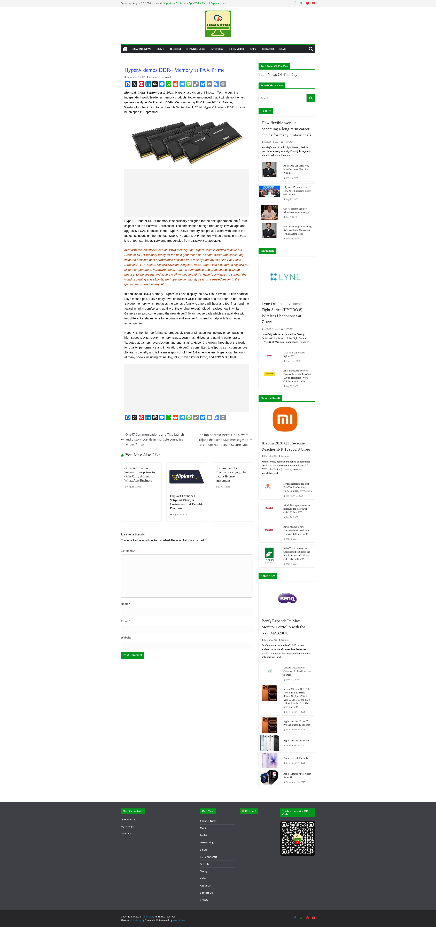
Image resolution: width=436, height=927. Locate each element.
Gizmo (160, 49)
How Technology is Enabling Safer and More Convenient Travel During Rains (297, 230)
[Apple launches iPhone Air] (270, 743)
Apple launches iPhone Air (296, 740)
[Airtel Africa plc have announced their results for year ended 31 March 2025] (270, 532)
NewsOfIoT (127, 833)
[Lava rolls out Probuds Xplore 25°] (270, 357)
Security (204, 864)
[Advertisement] (186, 193)
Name (125, 603)
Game (282, 49)
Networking (207, 842)
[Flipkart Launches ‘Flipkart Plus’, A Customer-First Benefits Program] (187, 465)
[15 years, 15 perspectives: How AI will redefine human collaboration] (270, 193)
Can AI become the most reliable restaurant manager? (296, 211)
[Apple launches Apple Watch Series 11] (270, 778)
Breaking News (141, 49)
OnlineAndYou (128, 819)
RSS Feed (250, 811)
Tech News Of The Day (278, 74)
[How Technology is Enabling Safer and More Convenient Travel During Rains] (270, 232)
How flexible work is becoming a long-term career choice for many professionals (286, 129)
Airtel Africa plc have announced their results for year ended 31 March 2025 (296, 530)
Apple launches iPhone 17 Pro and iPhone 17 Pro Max (296, 723)
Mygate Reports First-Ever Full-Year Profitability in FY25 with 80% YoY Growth (297, 487)
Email (125, 621)
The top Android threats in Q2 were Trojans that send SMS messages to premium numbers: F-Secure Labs (222, 440)
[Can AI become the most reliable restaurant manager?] (270, 213)
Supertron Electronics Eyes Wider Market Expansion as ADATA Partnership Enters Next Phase (194, 5)
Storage (204, 871)
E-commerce (237, 49)
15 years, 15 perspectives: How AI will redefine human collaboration (297, 191)
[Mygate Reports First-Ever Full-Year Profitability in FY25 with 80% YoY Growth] (270, 489)
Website (126, 637)
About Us (205, 885)
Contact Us (206, 892)
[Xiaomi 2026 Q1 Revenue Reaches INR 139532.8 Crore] (287, 420)
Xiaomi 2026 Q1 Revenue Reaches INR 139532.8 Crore (286, 446)
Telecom (175, 49)
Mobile (204, 828)
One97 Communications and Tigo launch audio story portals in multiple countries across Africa (154, 439)
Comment (128, 550)
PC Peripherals (208, 856)
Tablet (203, 835)
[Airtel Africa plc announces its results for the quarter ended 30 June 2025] (270, 511)
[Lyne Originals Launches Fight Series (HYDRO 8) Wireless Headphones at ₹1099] (287, 276)
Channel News (195, 49)
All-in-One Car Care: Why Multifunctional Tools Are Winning (296, 169)
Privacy (204, 899)
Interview (217, 49)
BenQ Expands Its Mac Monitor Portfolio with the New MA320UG (283, 627)
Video (203, 878)
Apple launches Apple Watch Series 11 (297, 776)
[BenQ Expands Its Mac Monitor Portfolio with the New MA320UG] (287, 598)
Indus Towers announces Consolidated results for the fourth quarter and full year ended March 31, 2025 (296, 553)
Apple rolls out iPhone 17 (295, 758)
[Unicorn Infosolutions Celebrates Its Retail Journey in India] (270, 673)
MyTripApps (127, 826)
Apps (253, 49)
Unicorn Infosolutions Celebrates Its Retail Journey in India (297, 671)
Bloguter (267, 49)
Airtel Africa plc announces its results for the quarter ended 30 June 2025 (296, 509)
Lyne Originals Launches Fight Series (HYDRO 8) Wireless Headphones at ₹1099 (282, 312)
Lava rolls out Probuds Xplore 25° (294, 354)
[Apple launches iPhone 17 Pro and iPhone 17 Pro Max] (270, 725)
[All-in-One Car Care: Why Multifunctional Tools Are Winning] (270, 171)
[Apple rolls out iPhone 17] (270, 760)
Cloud (203, 849)
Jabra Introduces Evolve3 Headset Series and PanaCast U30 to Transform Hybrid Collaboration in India (297, 376)
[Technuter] (125, 49)
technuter (153, 77)
